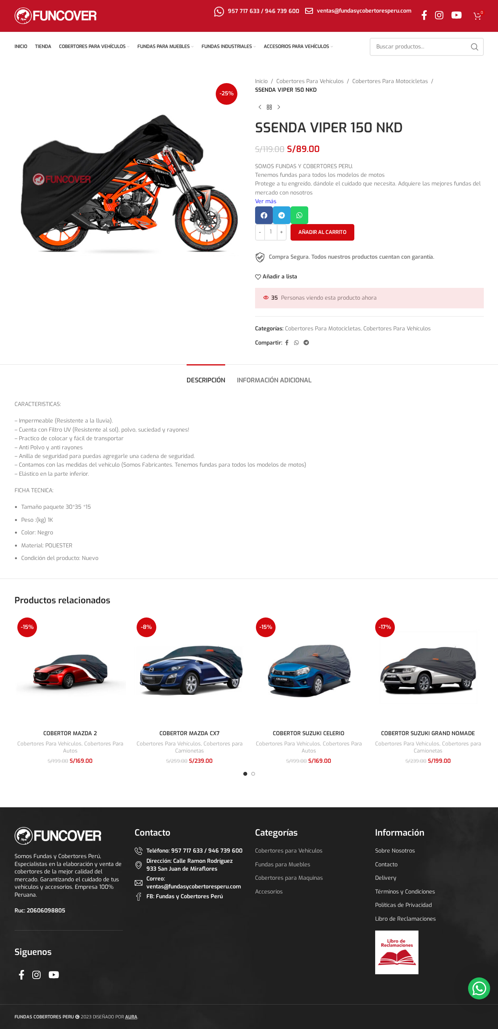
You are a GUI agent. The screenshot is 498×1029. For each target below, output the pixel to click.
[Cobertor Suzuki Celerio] (309, 670)
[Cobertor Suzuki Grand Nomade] (428, 670)
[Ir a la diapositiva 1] (245, 774)
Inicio (261, 81)
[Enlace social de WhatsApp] (296, 343)
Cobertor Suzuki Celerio (308, 733)
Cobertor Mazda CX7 (189, 733)
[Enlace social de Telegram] (306, 343)
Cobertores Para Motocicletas (390, 81)
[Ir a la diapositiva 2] (253, 774)
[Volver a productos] (269, 107)
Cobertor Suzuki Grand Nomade (428, 733)
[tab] (206, 376)
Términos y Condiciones (405, 892)
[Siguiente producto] (278, 107)
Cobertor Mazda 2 (70, 733)
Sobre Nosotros (395, 851)
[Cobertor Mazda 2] (70, 670)
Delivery (385, 878)
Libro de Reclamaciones (405, 919)
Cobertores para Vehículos (288, 851)
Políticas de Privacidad (403, 905)
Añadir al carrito (322, 232)
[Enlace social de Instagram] (439, 16)
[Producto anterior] (260, 107)
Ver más (265, 201)
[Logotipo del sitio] (56, 15)
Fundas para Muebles (282, 864)
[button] (264, 215)
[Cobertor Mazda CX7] (189, 670)
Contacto (386, 864)
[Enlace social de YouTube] (456, 16)
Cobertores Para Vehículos (310, 81)
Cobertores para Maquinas (289, 878)
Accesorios (269, 892)
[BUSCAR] (475, 47)
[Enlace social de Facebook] (424, 16)
